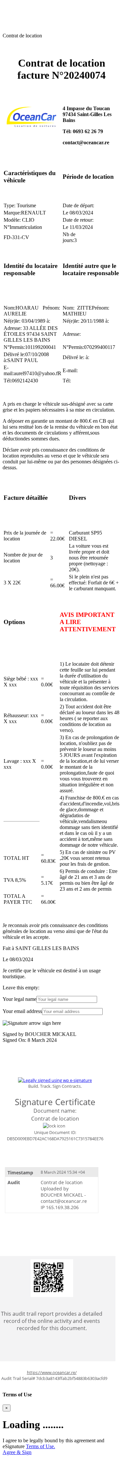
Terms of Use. (40, 1446)
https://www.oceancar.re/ (52, 1372)
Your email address (22, 1011)
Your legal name (19, 999)
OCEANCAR (17, 5)
